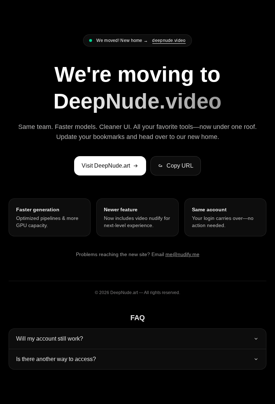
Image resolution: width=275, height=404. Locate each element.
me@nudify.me (182, 254)
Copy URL (180, 166)
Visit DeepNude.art (106, 166)
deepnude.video (168, 40)
